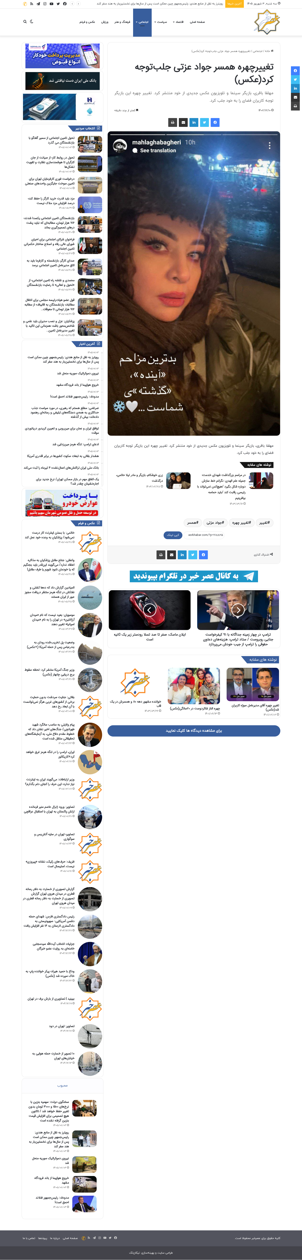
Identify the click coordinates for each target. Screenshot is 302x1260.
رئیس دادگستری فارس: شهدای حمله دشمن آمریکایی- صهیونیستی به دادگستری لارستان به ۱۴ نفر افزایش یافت (49, 921)
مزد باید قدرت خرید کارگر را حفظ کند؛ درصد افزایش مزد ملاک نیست (51, 201)
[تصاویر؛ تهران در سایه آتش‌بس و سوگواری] (90, 844)
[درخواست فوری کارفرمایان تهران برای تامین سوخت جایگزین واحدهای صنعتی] (90, 185)
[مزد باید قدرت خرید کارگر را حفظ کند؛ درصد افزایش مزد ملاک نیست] (90, 205)
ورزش (104, 22)
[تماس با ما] (25, 4)
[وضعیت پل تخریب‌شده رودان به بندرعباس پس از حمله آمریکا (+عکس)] (90, 652)
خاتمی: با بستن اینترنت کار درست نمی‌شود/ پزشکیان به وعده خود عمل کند (50, 535)
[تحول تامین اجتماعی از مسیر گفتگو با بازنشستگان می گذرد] (90, 144)
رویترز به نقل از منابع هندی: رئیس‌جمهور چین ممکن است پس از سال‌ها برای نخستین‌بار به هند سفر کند (49, 1139)
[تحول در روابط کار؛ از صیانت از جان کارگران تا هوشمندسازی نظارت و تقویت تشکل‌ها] (90, 164)
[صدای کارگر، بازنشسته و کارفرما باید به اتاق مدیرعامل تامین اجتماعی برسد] (90, 267)
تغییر (263, 522)
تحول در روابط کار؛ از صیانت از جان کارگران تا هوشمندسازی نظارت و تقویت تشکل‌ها (50, 162)
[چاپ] (172, 122)
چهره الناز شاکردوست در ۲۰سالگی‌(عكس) (195, 708)
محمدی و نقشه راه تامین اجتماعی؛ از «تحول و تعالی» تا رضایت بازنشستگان (51, 282)
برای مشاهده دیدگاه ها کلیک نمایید (194, 730)
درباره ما (55, 1238)
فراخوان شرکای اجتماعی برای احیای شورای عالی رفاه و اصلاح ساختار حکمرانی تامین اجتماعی (49, 244)
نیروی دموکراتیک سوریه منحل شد (202, 4)
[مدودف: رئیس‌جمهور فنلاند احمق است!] (84, 1204)
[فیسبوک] (215, 122)
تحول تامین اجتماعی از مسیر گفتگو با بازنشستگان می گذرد (52, 140)
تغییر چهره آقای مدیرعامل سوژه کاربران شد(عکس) (255, 707)
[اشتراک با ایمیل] (183, 122)
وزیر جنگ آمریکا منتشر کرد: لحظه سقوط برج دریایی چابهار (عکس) (50, 672)
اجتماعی (143, 22)
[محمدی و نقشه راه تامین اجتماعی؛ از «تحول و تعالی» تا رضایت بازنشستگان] (90, 286)
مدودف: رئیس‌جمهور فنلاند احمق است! (52, 1200)
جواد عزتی (214, 522)
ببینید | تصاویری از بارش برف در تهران (51, 998)
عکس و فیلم (87, 22)
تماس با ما (29, 1238)
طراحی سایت (165, 1253)
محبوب (62, 1085)
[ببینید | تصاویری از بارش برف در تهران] (90, 1009)
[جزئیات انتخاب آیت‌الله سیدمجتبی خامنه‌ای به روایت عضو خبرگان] (90, 954)
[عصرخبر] (267, 22)
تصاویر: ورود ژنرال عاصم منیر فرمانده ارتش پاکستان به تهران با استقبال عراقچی (49, 809)
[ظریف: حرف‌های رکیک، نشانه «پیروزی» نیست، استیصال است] (90, 872)
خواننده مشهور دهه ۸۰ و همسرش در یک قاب (135, 703)
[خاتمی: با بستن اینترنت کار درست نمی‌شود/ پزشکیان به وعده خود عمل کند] (90, 543)
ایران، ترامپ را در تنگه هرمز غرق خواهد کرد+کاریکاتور (50, 754)
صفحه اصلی (197, 22)
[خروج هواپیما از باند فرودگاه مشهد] (84, 1184)
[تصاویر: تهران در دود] (90, 1036)
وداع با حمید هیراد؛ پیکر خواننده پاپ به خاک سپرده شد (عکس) (50, 973)
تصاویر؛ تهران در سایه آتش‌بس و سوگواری (54, 836)
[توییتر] (204, 122)
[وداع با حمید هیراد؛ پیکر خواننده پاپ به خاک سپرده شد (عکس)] (90, 981)
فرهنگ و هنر (122, 22)
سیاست (162, 22)
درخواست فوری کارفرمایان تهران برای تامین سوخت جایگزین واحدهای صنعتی (50, 181)
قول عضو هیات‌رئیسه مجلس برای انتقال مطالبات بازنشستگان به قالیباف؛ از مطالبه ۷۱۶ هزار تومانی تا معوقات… (50, 305)
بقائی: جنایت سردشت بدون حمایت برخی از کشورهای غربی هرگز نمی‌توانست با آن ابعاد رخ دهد (49, 702)
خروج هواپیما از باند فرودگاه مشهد (51, 1180)
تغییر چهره (240, 522)
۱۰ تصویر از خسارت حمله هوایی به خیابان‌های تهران (53, 1056)
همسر (191, 522)
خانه (268, 51)
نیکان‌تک (134, 1253)
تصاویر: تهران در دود (62, 1026)
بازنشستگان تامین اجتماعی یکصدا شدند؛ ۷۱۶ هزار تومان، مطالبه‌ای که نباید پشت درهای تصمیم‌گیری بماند (49, 223)
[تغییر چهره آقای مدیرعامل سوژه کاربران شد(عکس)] (253, 684)
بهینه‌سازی (147, 1253)
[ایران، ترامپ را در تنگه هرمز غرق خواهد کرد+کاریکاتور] (90, 762)
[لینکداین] (193, 122)
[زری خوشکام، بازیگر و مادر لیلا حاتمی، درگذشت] (178, 480)
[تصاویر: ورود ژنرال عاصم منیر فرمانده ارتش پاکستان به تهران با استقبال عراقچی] (90, 817)
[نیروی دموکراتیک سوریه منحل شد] (84, 1164)
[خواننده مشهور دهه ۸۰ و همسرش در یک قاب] (135, 682)
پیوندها (42, 1238)
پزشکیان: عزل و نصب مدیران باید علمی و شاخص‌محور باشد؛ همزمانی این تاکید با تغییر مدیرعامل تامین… (49, 326)
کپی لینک (173, 535)
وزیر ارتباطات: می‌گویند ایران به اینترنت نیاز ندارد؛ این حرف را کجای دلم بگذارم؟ (50, 782)
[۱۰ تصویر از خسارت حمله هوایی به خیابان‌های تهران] (90, 1064)
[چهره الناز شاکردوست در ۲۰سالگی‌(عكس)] (194, 686)
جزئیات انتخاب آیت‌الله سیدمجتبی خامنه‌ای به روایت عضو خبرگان (54, 946)
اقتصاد (179, 22)
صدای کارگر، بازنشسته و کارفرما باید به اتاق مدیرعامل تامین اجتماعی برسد (51, 263)
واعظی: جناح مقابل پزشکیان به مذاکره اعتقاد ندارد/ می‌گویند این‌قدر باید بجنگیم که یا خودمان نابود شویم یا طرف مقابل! (49, 565)
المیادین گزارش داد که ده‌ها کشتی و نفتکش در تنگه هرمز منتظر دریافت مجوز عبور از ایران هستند (50, 592)
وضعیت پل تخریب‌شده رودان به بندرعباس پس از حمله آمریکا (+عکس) (51, 644)
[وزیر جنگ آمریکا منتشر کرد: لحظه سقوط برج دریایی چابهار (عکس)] (90, 680)
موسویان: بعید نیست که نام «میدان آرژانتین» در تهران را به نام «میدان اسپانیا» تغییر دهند (52, 620)
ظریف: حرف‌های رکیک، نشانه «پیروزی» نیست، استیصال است (50, 864)
